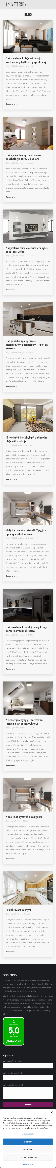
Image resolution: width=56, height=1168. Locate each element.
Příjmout (28, 1142)
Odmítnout (28, 1149)
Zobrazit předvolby (28, 1157)
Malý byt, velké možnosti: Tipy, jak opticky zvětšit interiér (26, 532)
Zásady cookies (28, 1164)
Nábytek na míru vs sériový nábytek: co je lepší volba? (27, 249)
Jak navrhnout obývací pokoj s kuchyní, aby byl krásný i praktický (26, 60)
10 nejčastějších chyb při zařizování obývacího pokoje (26, 439)
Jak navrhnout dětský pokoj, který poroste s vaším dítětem (26, 628)
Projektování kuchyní (18, 909)
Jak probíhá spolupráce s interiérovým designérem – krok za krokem (27, 344)
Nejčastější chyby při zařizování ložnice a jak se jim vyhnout (24, 721)
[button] (51, 1112)
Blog (7, 66)
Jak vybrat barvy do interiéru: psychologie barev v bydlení (23, 157)
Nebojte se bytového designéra (24, 816)
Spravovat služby (28, 1134)
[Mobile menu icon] (51, 4)
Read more (10, 104)
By (17, 66)
